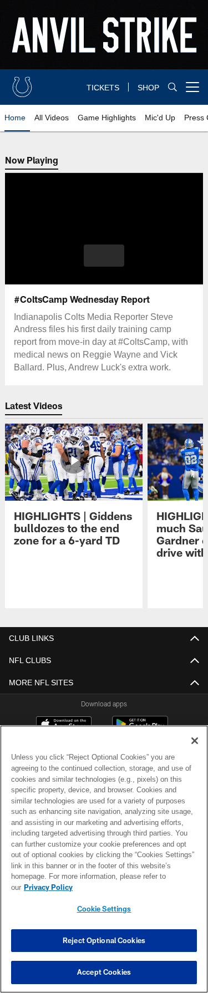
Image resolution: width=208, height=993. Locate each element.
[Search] (172, 87)
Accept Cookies (104, 971)
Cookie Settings (104, 908)
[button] (104, 256)
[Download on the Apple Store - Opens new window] (64, 725)
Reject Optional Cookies (104, 940)
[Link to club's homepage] (22, 82)
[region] (104, 864)
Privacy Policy (133, 887)
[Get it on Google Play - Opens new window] (140, 730)
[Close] (194, 752)
